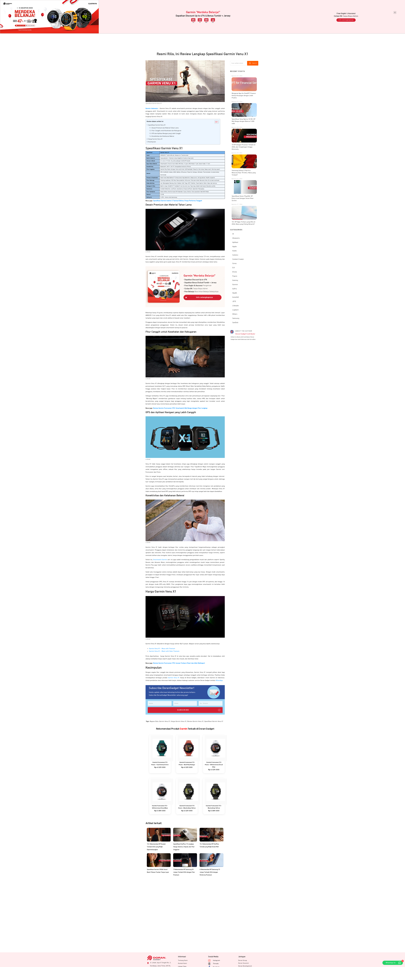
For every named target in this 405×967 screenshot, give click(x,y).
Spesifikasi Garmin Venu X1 (157, 125)
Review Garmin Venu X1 (195, 721)
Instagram (216, 960)
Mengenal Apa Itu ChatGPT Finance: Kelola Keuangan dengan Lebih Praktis (244, 96)
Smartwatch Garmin (160, 559)
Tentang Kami (183, 960)
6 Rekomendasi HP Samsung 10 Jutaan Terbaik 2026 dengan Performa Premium (210, 872)
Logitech (235, 310)
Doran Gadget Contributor (245, 334)
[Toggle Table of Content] (215, 122)
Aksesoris (236, 238)
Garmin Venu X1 (174, 677)
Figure (234, 276)
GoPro (234, 289)
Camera (235, 255)
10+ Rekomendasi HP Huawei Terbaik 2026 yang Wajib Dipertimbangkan (156, 846)
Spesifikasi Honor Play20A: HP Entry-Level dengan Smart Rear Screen (243, 198)
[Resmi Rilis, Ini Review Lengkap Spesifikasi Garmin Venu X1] (185, 81)
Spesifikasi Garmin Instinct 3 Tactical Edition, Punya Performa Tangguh (177, 200)
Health (234, 293)
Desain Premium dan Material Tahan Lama (165, 128)
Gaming (235, 280)
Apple (234, 246)
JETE (234, 301)
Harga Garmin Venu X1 (155, 139)
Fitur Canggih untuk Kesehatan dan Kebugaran (166, 130)
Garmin (235, 284)
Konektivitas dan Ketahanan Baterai (163, 136)
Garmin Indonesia (152, 108)
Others (234, 314)
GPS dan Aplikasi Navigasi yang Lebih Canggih (166, 133)
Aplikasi (235, 242)
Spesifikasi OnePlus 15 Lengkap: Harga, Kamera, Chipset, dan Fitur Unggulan (184, 846)
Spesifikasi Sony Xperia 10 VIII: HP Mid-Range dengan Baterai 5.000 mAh (243, 121)
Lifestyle (235, 306)
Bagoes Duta (154, 721)
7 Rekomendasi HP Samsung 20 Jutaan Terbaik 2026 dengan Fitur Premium (184, 872)
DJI (233, 268)
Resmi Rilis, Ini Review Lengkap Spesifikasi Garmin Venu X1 (202, 54)
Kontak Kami (182, 963)
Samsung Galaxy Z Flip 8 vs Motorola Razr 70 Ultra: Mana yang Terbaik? (244, 173)
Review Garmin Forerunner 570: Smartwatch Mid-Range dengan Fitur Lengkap (180, 408)
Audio (234, 251)
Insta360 (235, 297)
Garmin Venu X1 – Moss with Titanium (162, 648)
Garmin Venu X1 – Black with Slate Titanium (164, 651)
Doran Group (242, 960)
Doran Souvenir (243, 963)
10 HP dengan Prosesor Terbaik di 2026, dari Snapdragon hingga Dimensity (243, 147)
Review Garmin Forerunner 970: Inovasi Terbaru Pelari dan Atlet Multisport (179, 663)
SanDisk (235, 322)
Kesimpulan (152, 142)
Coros (234, 263)
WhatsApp (219, 680)
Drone (234, 272)
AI (233, 234)
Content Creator (238, 259)
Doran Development (245, 966)
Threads (216, 963)
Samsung (235, 318)
